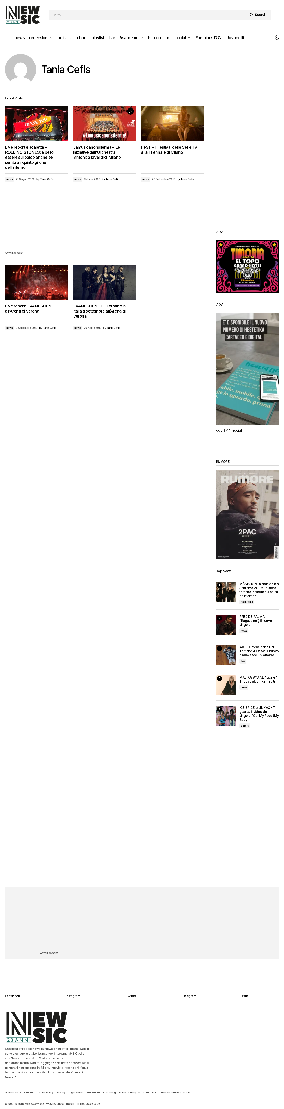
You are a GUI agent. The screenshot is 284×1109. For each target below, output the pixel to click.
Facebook (12, 996)
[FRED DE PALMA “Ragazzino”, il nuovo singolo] (226, 625)
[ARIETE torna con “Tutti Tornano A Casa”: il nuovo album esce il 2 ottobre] (226, 655)
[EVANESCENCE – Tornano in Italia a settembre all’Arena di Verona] (104, 282)
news (9, 179)
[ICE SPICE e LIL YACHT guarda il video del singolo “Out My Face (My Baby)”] (226, 716)
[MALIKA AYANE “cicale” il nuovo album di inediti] (226, 685)
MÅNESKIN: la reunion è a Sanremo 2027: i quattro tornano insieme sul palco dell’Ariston (259, 590)
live (243, 661)
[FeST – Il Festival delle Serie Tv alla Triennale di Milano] (172, 123)
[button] (7, 37)
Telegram (189, 996)
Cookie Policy (45, 1092)
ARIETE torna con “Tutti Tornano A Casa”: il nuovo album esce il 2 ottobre (259, 651)
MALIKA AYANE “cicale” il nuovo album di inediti (258, 679)
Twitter (131, 996)
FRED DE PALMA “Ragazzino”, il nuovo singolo (255, 621)
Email (246, 996)
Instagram (73, 996)
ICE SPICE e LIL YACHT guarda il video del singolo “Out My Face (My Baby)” (259, 714)
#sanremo (247, 601)
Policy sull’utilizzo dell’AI (175, 1092)
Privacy (61, 1092)
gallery (245, 725)
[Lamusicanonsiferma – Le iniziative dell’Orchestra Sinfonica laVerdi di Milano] (104, 123)
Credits (28, 1092)
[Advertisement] (104, 221)
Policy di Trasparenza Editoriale (138, 1092)
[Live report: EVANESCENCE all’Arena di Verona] (36, 282)
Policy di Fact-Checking (101, 1092)
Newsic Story (13, 1092)
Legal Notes (76, 1092)
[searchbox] (148, 15)
